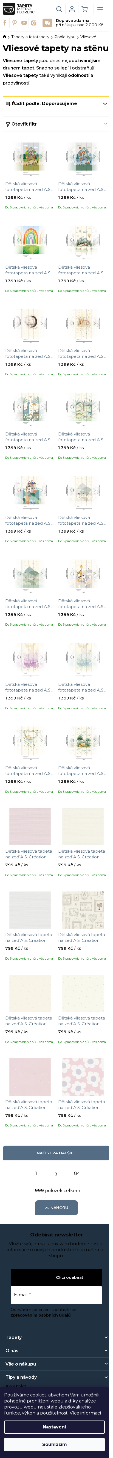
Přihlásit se (43, 1277)
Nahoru (59, 1207)
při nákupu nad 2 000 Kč (79, 23)
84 (77, 1173)
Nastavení (54, 1427)
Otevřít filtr (24, 124)
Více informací (85, 1413)
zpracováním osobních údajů (41, 1315)
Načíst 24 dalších (57, 1153)
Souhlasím (54, 1444)
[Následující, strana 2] (56, 1172)
